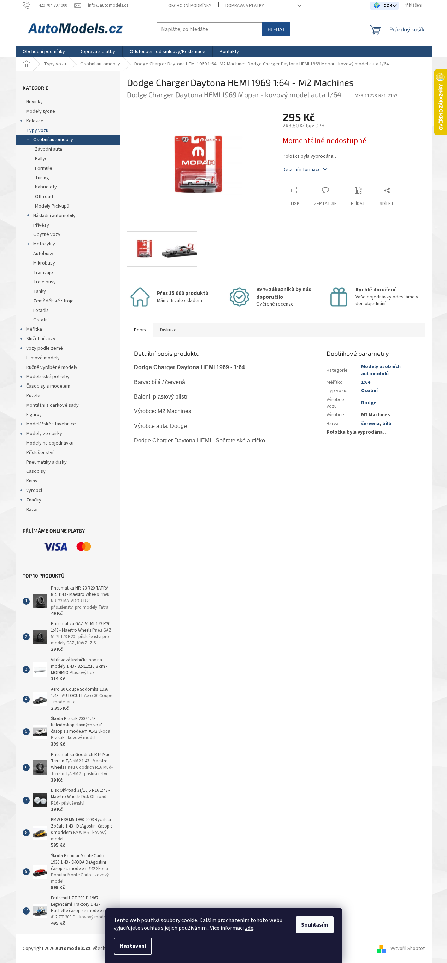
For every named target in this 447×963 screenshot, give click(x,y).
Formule (43, 168)
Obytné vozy (46, 234)
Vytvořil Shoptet (407, 948)
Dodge (368, 402)
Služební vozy (40, 338)
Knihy (31, 481)
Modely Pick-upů (52, 206)
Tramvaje (43, 272)
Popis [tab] (140, 329)
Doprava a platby (244, 5)
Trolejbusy (44, 281)
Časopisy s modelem (48, 386)
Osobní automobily (53, 139)
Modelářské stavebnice (51, 424)
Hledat (276, 29)
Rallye (41, 158)
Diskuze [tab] (168, 329)
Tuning (42, 177)
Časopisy (36, 471)
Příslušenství (39, 452)
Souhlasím (314, 925)
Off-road (44, 196)
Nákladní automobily (54, 215)
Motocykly (44, 244)
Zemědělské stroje (53, 300)
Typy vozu (37, 130)
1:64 (365, 382)
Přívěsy (41, 225)
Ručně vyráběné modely (51, 367)
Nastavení (133, 946)
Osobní (369, 390)
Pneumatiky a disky (46, 462)
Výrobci (34, 490)
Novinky (34, 101)
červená (370, 423)
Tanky (39, 291)
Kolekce (34, 120)
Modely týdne (40, 111)
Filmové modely (43, 357)
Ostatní (41, 320)
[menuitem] (44, 51)
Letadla (41, 310)
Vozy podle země (44, 348)
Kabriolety (46, 187)
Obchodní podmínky (189, 5)
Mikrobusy (44, 263)
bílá (386, 423)
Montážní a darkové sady (52, 405)
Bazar (32, 509)
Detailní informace (302, 169)
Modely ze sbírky (44, 433)
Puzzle (33, 395)
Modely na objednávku (49, 443)
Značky (33, 500)
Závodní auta (48, 149)
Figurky (34, 414)
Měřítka (34, 329)
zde (249, 928)
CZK (388, 5)
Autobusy (43, 253)
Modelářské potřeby (48, 376)
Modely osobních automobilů (381, 370)
